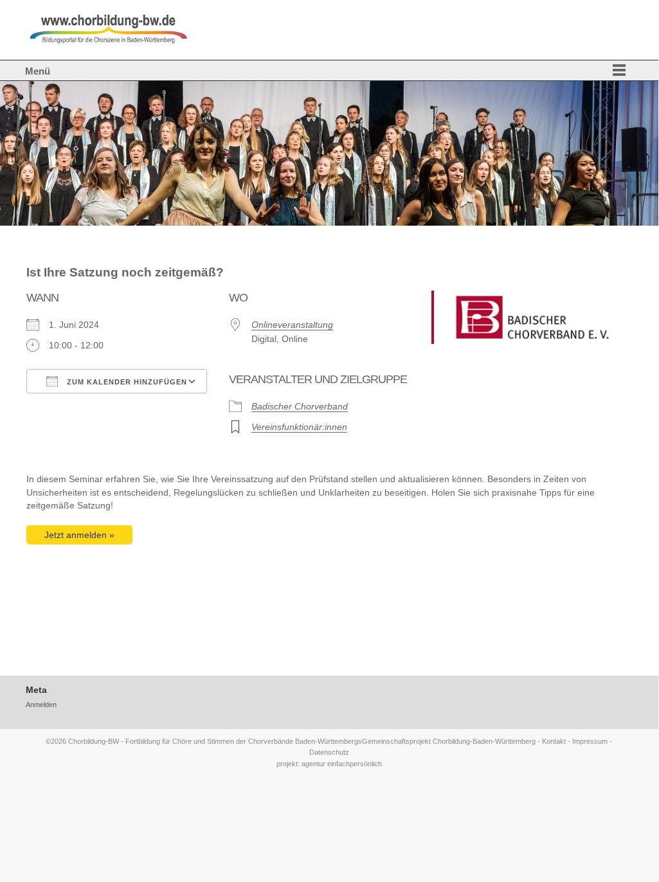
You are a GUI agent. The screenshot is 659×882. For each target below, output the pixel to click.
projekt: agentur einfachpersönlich (329, 764)
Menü (37, 71)
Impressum (590, 741)
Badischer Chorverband (299, 406)
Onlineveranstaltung (292, 325)
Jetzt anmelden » (79, 535)
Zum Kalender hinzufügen (125, 382)
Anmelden (41, 704)
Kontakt (554, 741)
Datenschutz (329, 752)
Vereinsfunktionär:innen (299, 427)
